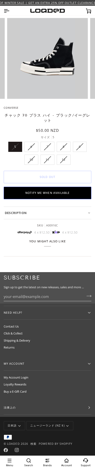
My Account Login (16, 377)
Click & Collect (13, 333)
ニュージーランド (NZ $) (47, 425)
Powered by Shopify (55, 444)
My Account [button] (14, 364)
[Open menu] (11, 11)
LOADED (13, 444)
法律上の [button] (10, 407)
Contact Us (11, 326)
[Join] (87, 296)
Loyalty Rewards (15, 384)
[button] (47, 213)
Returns (9, 347)
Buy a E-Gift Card (15, 391)
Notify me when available (47, 193)
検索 (33, 444)
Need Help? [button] (13, 313)
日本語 (12, 425)
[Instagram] (17, 450)
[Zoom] (16, 90)
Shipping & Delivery (17, 340)
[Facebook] (6, 450)
